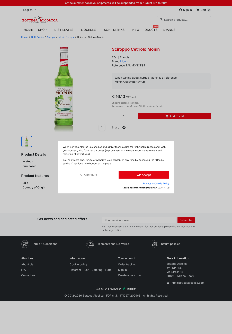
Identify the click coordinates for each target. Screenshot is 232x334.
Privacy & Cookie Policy (156, 183)
